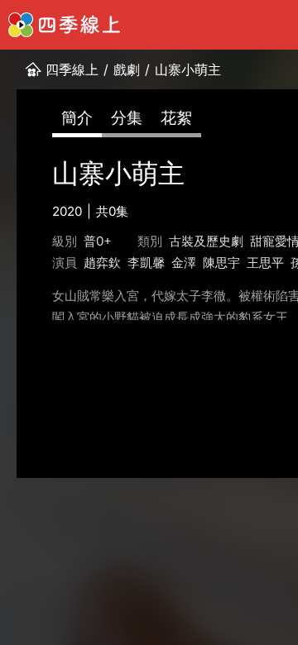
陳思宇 (221, 262)
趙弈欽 (102, 262)
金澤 (183, 262)
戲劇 (126, 69)
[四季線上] (64, 25)
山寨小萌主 (188, 69)
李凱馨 (146, 262)
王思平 (265, 262)
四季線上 (72, 69)
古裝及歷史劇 (206, 241)
